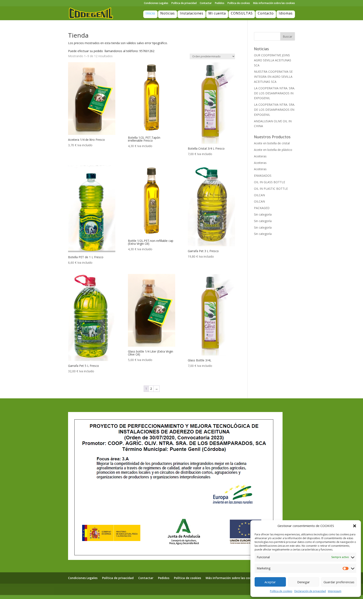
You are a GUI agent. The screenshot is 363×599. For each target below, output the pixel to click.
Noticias (167, 13)
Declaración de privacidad (310, 591)
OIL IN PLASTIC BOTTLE (271, 189)
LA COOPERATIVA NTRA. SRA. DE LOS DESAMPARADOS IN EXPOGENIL (274, 93)
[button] (354, 526)
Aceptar (270, 582)
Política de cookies (281, 591)
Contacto (266, 13)
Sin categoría (263, 214)
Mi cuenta (217, 13)
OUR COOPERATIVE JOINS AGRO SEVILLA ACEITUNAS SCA (272, 60)
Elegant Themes (91, 589)
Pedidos (219, 3)
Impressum (334, 591)
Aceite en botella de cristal (272, 143)
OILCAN (259, 195)
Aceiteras (260, 156)
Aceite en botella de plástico (273, 150)
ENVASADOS (262, 176)
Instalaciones (191, 13)
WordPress (125, 589)
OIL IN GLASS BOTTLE (269, 182)
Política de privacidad (184, 3)
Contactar (206, 3)
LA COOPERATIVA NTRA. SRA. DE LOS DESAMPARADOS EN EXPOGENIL (274, 110)
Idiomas (286, 13)
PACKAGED (262, 208)
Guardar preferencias (339, 582)
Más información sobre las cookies (274, 3)
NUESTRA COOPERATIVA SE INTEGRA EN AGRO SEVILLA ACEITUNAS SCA (273, 77)
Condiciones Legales (156, 3)
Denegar (303, 582)
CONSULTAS (242, 13)
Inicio (150, 13)
